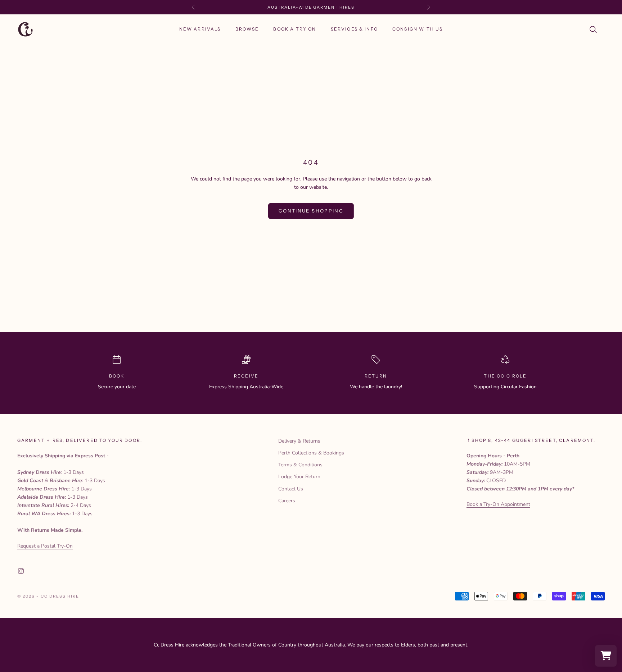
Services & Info (354, 29)
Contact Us (290, 488)
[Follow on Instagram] (20, 571)
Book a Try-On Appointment (498, 504)
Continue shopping (311, 211)
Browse (247, 29)
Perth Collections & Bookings (311, 452)
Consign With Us (417, 29)
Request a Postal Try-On (45, 546)
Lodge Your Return (299, 476)
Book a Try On (294, 29)
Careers (286, 500)
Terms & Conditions (300, 464)
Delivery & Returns (299, 441)
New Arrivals (200, 29)
